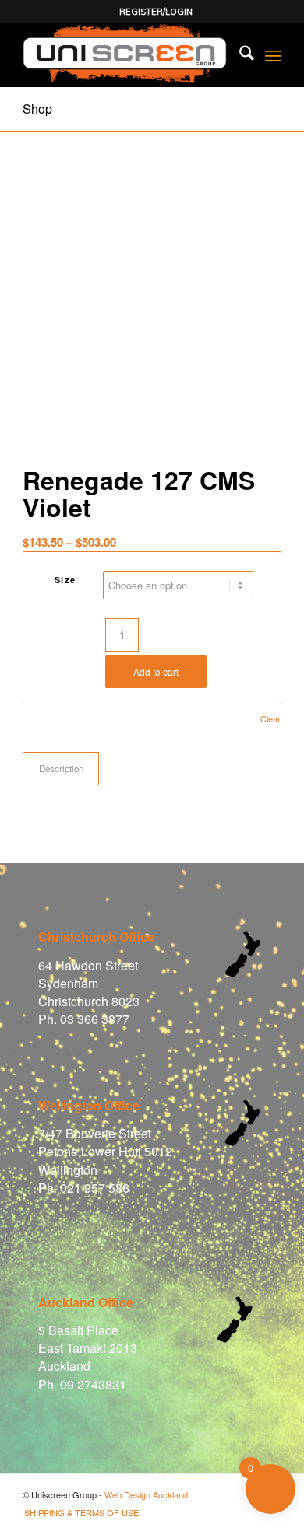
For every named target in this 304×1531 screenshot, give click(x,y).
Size (65, 579)
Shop (37, 108)
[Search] (239, 55)
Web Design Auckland (146, 1494)
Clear (270, 719)
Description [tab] (61, 768)
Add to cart (156, 671)
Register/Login (156, 11)
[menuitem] (155, 12)
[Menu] (273, 55)
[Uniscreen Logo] (126, 55)
